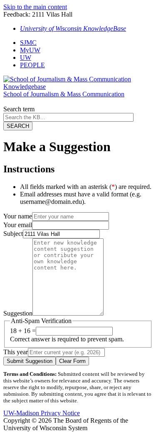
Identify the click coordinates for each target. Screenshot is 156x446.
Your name (17, 216)
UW (25, 57)
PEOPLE (32, 65)
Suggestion (17, 313)
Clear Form (72, 361)
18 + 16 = (23, 330)
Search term (19, 109)
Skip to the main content (35, 6)
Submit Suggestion (29, 361)
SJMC (28, 42)
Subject (13, 233)
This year (15, 351)
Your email (17, 224)
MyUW (30, 50)
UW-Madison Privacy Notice (41, 413)
